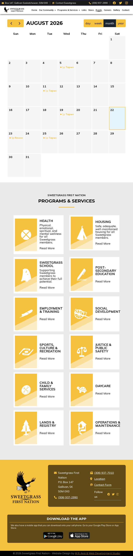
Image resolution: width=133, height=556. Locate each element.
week (98, 23)
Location (99, 478)
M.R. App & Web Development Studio (97, 553)
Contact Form (102, 484)
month (109, 23)
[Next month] (19, 23)
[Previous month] (11, 23)
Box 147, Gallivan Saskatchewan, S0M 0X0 (26, 3)
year (121, 23)
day (88, 23)
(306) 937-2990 (100, 3)
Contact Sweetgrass (66, 3)
